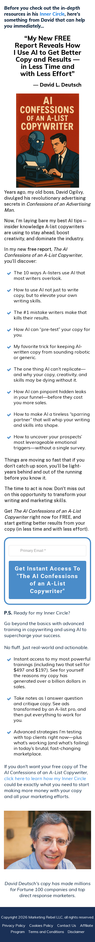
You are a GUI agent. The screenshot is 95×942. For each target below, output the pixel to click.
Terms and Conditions (46, 931)
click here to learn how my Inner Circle (45, 778)
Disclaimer (76, 931)
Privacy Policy (15, 925)
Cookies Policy (42, 925)
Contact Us (68, 925)
